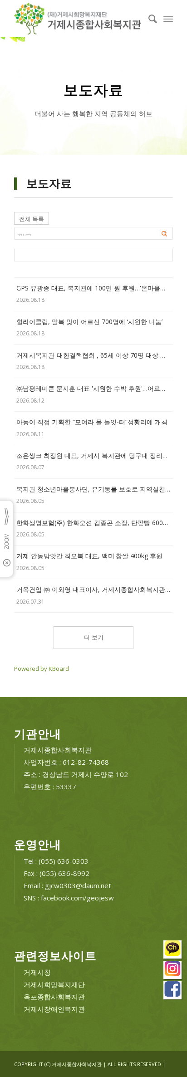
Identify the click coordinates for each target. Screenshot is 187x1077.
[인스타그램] (172, 971)
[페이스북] (172, 991)
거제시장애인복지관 (54, 1008)
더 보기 (93, 637)
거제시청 (37, 972)
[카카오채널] (172, 950)
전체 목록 (31, 219)
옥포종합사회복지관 (54, 996)
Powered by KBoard (41, 668)
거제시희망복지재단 (54, 984)
